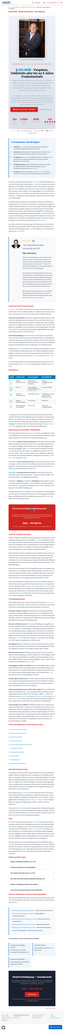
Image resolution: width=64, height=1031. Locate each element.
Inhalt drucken (52, 1008)
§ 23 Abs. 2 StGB (32, 390)
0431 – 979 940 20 (32, 523)
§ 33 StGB (19, 638)
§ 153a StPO (20, 231)
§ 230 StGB (40, 100)
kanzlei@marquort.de (46, 526)
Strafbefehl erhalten (16, 748)
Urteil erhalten (15, 756)
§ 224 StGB (11, 394)
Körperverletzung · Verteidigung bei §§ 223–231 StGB (23, 7)
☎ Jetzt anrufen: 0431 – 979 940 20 (24, 109)
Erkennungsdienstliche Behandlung (21, 744)
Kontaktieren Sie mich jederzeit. (35, 297)
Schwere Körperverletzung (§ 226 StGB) (22, 913)
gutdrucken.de (5, 1019)
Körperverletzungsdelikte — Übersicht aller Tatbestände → (28, 930)
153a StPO (17, 102)
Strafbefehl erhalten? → (40, 945)
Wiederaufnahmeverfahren (18, 763)
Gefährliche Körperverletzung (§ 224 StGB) (23, 910)
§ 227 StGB (11, 406)
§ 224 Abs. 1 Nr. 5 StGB (35, 800)
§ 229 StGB (50, 355)
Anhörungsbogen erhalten (18, 733)
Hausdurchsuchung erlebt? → (18, 959)
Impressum (52, 1016)
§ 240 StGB (12, 481)
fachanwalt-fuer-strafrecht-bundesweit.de (7, 1017)
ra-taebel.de (4, 1020)
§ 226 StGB (11, 401)
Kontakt (52, 1015)
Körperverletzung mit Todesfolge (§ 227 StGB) (24, 919)
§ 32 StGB (25, 364)
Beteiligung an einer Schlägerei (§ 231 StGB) (23, 927)
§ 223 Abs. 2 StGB (11, 389)
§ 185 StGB (26, 481)
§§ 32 (48, 96)
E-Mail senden (32, 994)
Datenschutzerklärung (55, 1017)
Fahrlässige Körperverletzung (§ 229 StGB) (23, 924)
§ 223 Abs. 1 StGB (14, 309)
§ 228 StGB (24, 98)
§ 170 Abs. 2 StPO (30, 586)
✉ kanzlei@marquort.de (45, 109)
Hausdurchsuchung (16, 741)
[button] (3, 1027)
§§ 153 (37, 171)
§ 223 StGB (29, 64)
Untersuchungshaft (16, 737)
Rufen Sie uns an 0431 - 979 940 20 (37, 2)
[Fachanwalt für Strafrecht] (6, 2)
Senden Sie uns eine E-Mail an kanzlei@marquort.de (51, 2)
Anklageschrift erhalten (17, 752)
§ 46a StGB (41, 102)
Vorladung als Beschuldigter (19, 729)
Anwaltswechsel (15, 760)
